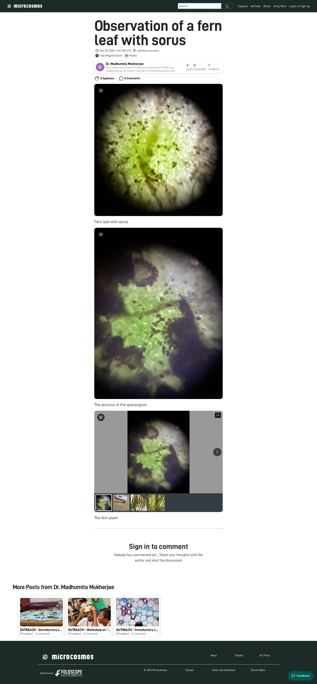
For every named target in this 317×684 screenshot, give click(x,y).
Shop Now (280, 6)
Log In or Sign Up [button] (299, 6)
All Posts (255, 6)
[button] (41, 616)
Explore (242, 6)
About (267, 6)
